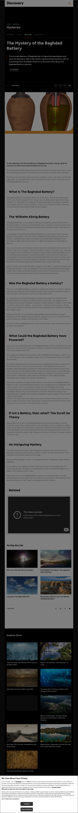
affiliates (19, 781)
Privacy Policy (56, 787)
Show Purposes (26, 809)
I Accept (26, 804)
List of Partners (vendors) (10, 799)
